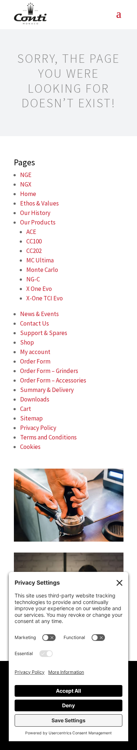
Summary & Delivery (47, 390)
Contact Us (34, 323)
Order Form (35, 361)
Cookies (30, 447)
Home (28, 194)
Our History (35, 213)
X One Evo (39, 289)
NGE (25, 175)
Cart (25, 409)
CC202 (34, 251)
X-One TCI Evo (44, 298)
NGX (25, 184)
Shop (27, 342)
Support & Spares (43, 333)
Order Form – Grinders (49, 371)
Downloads (34, 399)
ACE (31, 232)
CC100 (34, 241)
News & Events (39, 314)
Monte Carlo (42, 270)
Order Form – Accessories (53, 380)
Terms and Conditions (48, 437)
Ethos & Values (39, 203)
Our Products (38, 222)
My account (35, 352)
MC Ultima (40, 260)
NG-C (33, 279)
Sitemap (31, 418)
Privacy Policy (38, 428)
